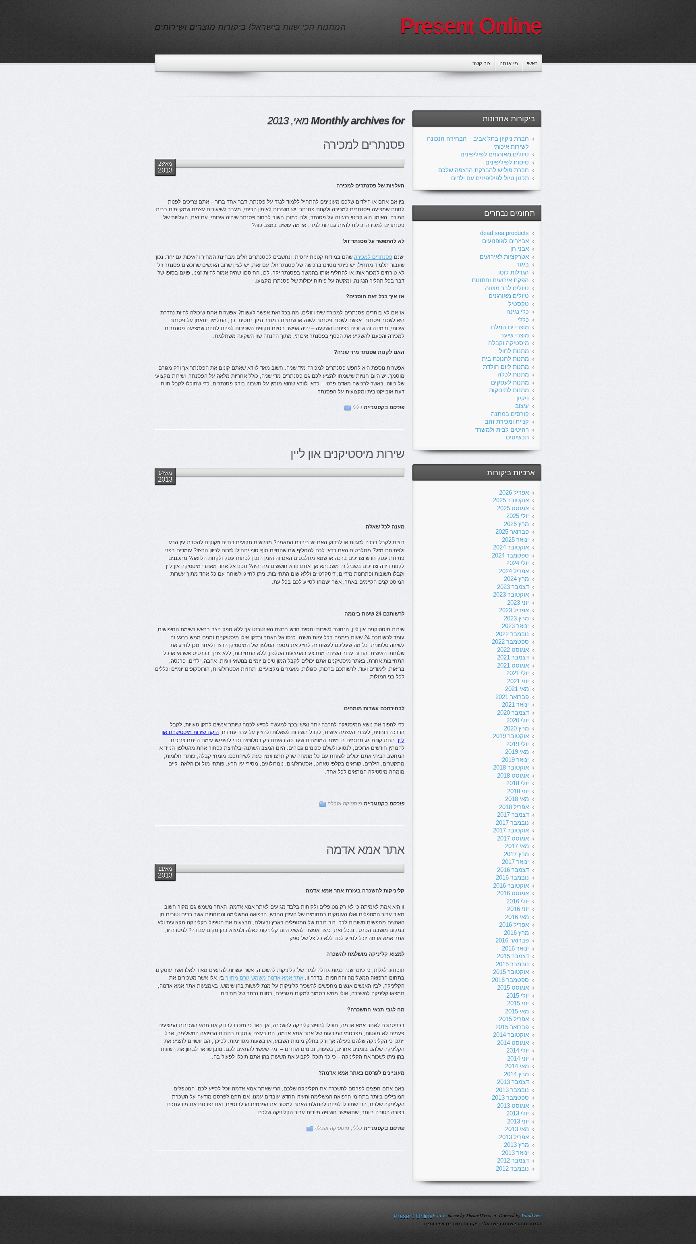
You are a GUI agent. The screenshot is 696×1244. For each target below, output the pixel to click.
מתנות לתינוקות (509, 390)
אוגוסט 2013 (513, 1105)
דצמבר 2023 (513, 586)
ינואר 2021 (515, 704)
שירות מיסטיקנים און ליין (347, 453)
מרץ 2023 (516, 618)
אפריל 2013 (514, 1137)
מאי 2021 (517, 688)
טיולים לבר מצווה (507, 288)
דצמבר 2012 (513, 1160)
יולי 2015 (517, 995)
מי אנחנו (508, 63)
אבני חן (519, 248)
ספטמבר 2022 (510, 641)
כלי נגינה (517, 311)
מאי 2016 (517, 916)
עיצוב (522, 405)
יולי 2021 (517, 673)
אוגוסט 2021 (513, 665)
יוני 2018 (518, 791)
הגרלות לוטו (513, 272)
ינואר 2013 (515, 1152)
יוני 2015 (518, 1003)
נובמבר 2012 (512, 1168)
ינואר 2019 (515, 759)
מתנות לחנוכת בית (505, 358)
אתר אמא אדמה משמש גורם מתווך (264, 978)
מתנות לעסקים (510, 382)
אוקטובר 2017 (511, 830)
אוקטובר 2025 (511, 500)
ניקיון (522, 398)
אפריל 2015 (514, 1018)
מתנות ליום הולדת (506, 366)
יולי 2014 (517, 1050)
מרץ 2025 (516, 523)
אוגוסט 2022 (513, 649)
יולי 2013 (517, 1113)
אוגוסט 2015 (513, 987)
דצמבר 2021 (513, 657)
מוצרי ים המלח (510, 327)
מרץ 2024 (516, 578)
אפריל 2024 (514, 571)
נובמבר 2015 (512, 964)
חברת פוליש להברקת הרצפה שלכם (483, 169)
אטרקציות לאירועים (504, 256)
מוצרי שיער (515, 335)
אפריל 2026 (514, 492)
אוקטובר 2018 (511, 767)
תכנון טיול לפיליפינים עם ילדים (490, 178)
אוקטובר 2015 (511, 971)
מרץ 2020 (516, 728)
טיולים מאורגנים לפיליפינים (494, 154)
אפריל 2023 (514, 610)
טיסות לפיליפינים (507, 162)
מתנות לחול (514, 350)
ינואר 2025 (515, 539)
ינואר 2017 (515, 861)
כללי (357, 407)
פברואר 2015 (512, 1026)
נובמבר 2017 (512, 822)
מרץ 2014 (516, 1074)
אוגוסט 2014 (513, 1042)
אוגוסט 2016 (513, 893)
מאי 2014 (517, 1066)
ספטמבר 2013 (510, 1097)
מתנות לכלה (513, 374)
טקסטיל (518, 303)
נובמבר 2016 (512, 877)
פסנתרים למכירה (363, 144)
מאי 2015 (517, 1011)
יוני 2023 (518, 602)
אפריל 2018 (514, 806)
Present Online (471, 25)
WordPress (531, 1215)
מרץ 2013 (516, 1144)
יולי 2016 (517, 901)
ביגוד (522, 264)
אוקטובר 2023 (511, 594)
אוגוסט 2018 (513, 775)
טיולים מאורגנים (509, 295)
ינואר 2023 (515, 625)
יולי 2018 (517, 783)
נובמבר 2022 (512, 633)
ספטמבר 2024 (510, 555)
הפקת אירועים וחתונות (500, 280)
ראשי (532, 63)
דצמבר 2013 (513, 1081)
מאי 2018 (517, 798)
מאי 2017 (517, 846)
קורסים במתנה (510, 413)
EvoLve (440, 1215)
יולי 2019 (517, 744)
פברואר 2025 (512, 531)
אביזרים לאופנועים (505, 240)
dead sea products (504, 232)
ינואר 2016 (515, 948)
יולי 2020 (517, 720)
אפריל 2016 (514, 924)
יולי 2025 (517, 515)
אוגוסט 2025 (513, 508)
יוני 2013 (518, 1121)
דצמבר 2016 (513, 869)
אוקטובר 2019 (511, 735)
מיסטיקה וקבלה (344, 804)
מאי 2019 (517, 751)
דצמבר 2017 (513, 814)
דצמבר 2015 (513, 956)
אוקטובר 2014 (511, 1034)
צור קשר (481, 63)
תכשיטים (517, 437)
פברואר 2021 (512, 696)
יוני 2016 (518, 908)
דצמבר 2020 (513, 712)
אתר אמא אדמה (365, 849)
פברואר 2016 (512, 940)
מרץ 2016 (516, 932)
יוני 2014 (518, 1058)
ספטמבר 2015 (510, 979)
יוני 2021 (518, 681)
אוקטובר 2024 (511, 547)
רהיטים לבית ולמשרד (502, 429)
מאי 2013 (517, 1128)
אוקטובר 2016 (511, 885)
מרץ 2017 (516, 854)
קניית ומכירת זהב (507, 421)
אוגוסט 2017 (513, 838)
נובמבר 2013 (512, 1089)
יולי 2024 (517, 563)
